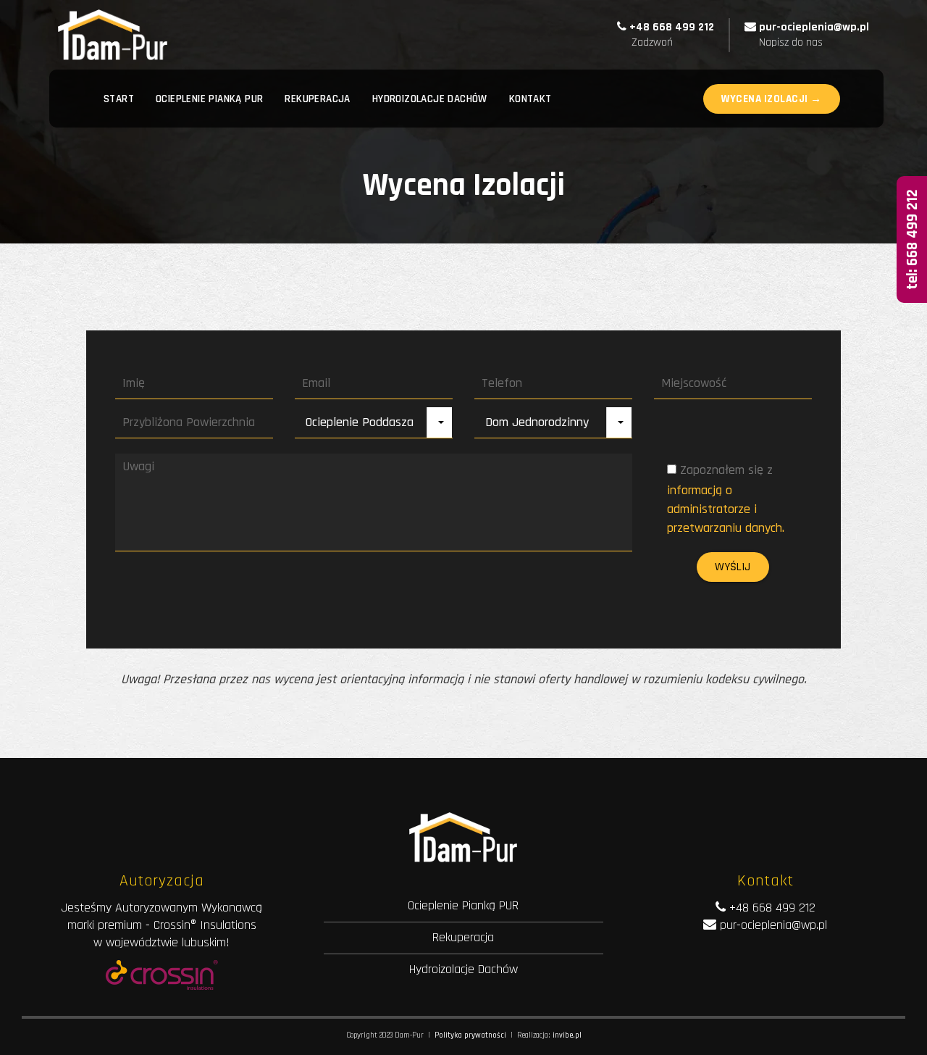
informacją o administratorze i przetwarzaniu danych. (725, 509)
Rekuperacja (463, 937)
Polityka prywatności (470, 1035)
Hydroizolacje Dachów (463, 969)
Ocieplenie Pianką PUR (463, 905)
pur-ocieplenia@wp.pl (814, 27)
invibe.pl (567, 1035)
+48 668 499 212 (671, 27)
